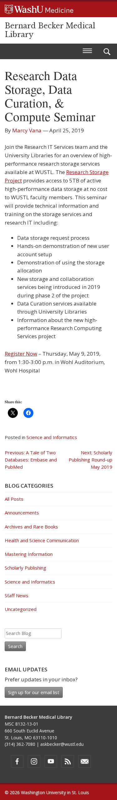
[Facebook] (17, 761)
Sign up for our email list (33, 692)
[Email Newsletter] (84, 761)
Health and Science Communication (42, 540)
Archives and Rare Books (31, 526)
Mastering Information (29, 554)
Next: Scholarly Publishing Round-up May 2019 (90, 459)
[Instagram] (34, 761)
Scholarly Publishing (25, 568)
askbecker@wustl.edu (62, 744)
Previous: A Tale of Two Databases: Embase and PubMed (31, 459)
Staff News (16, 595)
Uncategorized (21, 609)
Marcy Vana (26, 130)
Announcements (22, 512)
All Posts (14, 499)
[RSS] (67, 761)
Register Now (21, 353)
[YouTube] (51, 761)
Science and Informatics (52, 437)
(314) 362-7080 (20, 744)
